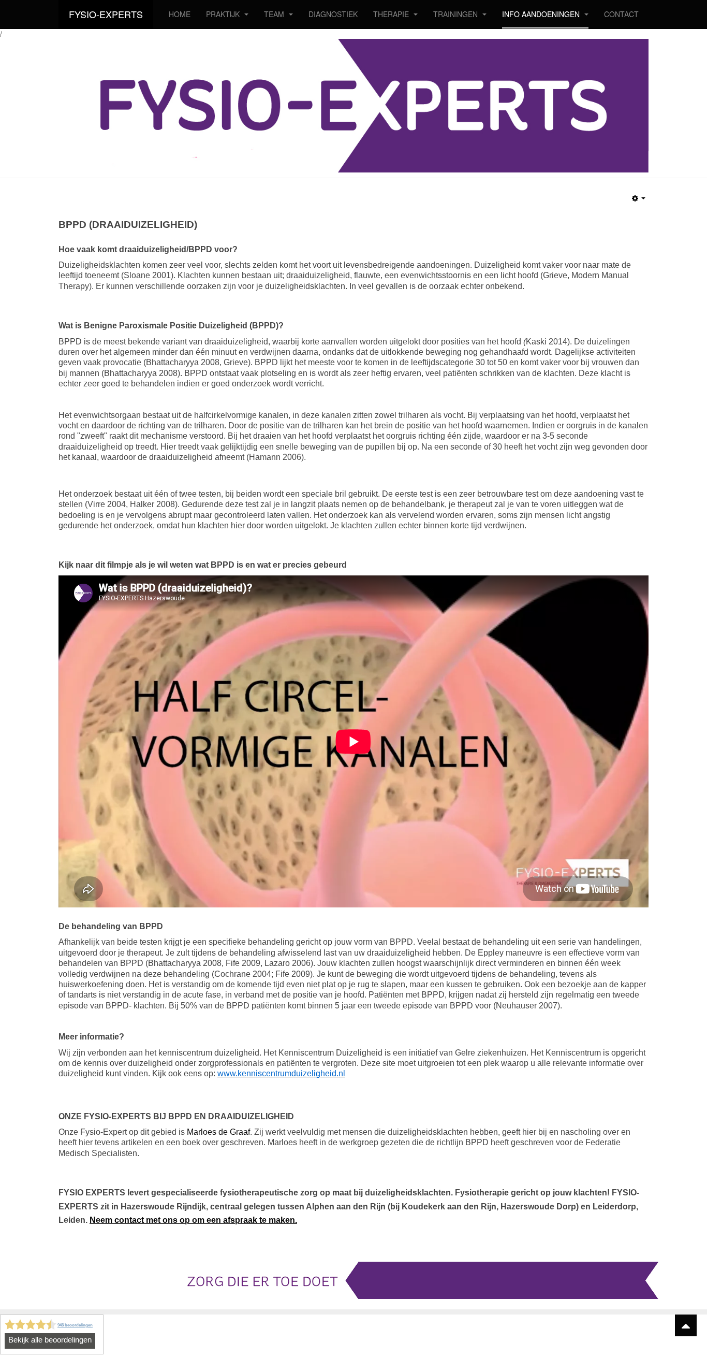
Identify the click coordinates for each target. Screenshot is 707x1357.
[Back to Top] (686, 1325)
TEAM (275, 14)
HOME (179, 14)
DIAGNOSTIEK (333, 14)
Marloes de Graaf (218, 1132)
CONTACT (621, 14)
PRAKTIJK (224, 14)
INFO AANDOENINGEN (542, 14)
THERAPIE (392, 14)
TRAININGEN (456, 14)
